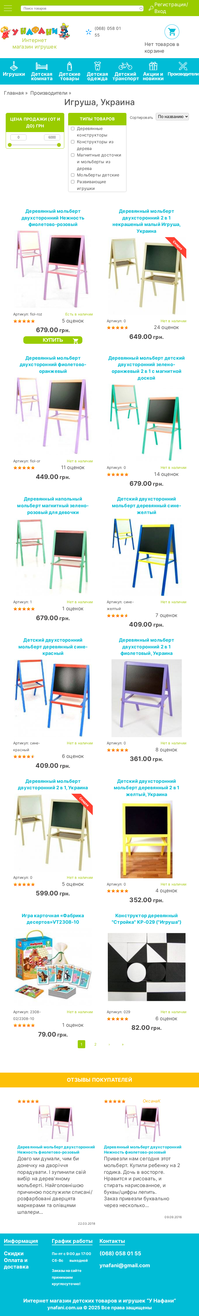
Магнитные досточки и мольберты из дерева (99, 161)
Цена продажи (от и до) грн (35, 122)
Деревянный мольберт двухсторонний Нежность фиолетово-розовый (53, 217)
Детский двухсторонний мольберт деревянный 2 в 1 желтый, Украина (147, 787)
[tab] (8, 8)
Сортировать (141, 117)
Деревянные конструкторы (92, 132)
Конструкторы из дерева (95, 145)
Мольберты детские (98, 174)
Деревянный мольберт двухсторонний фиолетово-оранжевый (53, 364)
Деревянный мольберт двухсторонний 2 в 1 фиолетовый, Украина (146, 646)
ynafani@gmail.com (125, 1265)
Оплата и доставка (16, 1263)
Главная (14, 93)
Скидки (14, 1253)
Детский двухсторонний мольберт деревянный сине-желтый (146, 505)
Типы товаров (97, 118)
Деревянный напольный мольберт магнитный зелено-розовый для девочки (53, 505)
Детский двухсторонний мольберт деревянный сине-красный (53, 646)
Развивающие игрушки (91, 185)
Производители (48, 93)
